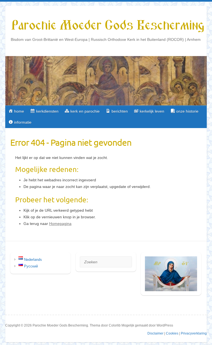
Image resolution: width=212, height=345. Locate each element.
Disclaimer (155, 333)
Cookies (172, 333)
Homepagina (60, 223)
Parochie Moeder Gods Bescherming (107, 25)
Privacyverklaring (194, 333)
